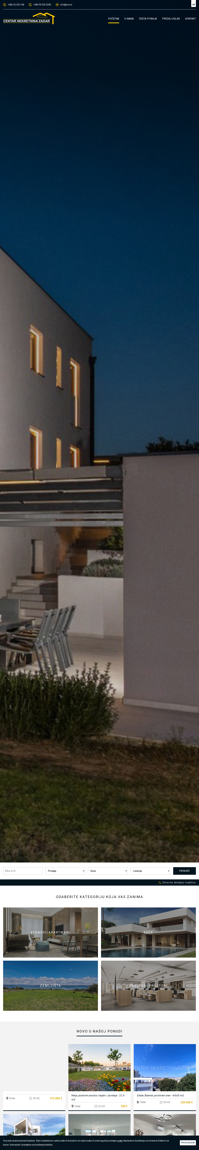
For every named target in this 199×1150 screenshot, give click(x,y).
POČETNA (113, 18)
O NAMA (129, 18)
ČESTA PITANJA (148, 18)
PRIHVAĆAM (188, 1143)
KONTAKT (190, 18)
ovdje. (120, 1140)
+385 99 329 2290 (42, 4)
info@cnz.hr (66, 4)
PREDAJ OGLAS (171, 18)
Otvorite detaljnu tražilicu (179, 882)
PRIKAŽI (184, 870)
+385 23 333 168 (16, 4)
